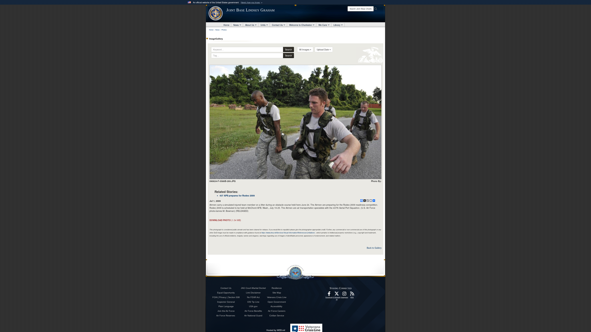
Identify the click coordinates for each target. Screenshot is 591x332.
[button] (252, 2)
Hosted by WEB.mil (275, 330)
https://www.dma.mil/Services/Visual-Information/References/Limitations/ (288, 232)
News (236, 24)
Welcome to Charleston (300, 24)
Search (288, 49)
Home (226, 24)
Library (337, 24)
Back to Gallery (374, 247)
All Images (304, 49)
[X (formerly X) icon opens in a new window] (337, 294)
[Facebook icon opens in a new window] (329, 294)
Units (263, 24)
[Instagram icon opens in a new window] (344, 294)
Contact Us (277, 24)
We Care (322, 24)
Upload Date (323, 49)
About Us (249, 24)
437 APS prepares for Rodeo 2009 (237, 195)
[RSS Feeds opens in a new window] (352, 294)
